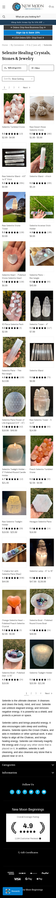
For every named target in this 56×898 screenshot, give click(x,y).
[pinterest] (25, 792)
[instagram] (12, 792)
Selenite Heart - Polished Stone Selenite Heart (14, 276)
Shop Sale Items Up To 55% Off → (28, 22)
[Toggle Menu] (3, 7)
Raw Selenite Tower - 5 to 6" (41, 421)
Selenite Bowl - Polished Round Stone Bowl (41, 622)
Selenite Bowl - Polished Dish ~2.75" (13, 674)
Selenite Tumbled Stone (13, 127)
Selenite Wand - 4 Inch (40, 176)
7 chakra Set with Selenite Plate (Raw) (11, 573)
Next (25, 87)
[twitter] (31, 792)
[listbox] (22, 79)
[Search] (2, 17)
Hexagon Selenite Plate (41, 521)
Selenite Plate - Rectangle (37, 276)
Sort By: (7, 79)
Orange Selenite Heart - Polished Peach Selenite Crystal (13, 623)
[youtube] (44, 792)
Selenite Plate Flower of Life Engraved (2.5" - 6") (13, 421)
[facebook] (37, 792)
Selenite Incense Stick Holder (40, 227)
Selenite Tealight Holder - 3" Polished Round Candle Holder (14, 472)
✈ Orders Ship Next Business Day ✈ (28, 27)
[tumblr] (18, 792)
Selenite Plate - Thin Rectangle (11, 372)
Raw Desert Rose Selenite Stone (38, 128)
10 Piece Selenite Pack (12, 324)
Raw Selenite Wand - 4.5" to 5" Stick (14, 178)
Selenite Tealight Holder (41, 672)
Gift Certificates (29, 852)
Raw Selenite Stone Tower (11, 227)
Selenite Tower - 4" (39, 324)
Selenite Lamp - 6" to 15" (41, 571)
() (52, 7)
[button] (28, 27)
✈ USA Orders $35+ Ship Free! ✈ (28, 38)
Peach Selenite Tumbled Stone (41, 471)
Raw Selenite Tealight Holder (12, 523)
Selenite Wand (36, 370)
